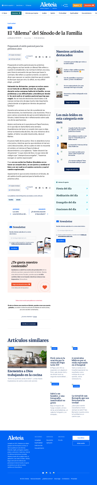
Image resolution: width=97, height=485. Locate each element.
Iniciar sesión (66, 5)
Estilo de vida (38, 445)
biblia (75, 348)
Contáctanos (65, 479)
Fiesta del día (64, 188)
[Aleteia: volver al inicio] (48, 4)
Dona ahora (88, 5)
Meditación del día (67, 195)
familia (11, 200)
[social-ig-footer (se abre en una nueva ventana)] (54, 473)
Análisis (44, 13)
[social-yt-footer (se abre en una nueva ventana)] (43, 473)
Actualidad (38, 440)
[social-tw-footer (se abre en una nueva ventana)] (50, 473)
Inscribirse (14, 248)
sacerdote (55, 384)
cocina (11, 348)
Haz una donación (36, 479)
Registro (76, 5)
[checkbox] (10, 242)
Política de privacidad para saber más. (21, 244)
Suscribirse (81, 438)
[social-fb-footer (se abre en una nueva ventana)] (47, 473)
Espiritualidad (74, 13)
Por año (60, 440)
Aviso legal (57, 479)
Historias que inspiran (31, 13)
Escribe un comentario (29, 324)
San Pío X (54, 8)
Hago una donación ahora (20, 284)
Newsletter (49, 440)
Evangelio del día (66, 202)
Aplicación (49, 443)
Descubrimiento (87, 13)
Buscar (29, 5)
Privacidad (74, 479)
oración (54, 348)
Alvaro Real (27, 38)
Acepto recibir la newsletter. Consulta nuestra (22, 243)
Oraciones (15, 13)
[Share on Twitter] (43, 57)
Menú (5, 13)
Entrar (35, 316)
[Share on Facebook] (36, 57)
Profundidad (62, 13)
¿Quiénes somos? (47, 479)
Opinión (52, 13)
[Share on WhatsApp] (50, 57)
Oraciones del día (66, 209)
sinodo (18, 200)
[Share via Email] (46, 57)
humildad (76, 386)
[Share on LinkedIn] (39, 57)
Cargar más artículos (72, 102)
